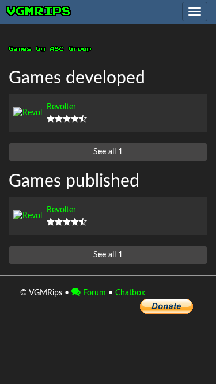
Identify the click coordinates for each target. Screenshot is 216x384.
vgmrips (39, 11)
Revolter (61, 107)
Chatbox (130, 293)
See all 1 (108, 152)
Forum (93, 293)
